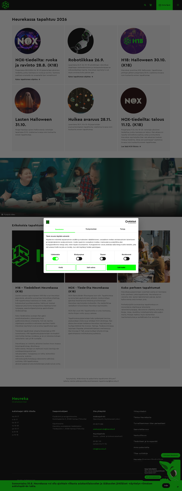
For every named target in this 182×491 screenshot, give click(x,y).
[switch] (79, 258)
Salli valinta (91, 267)
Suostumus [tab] (59, 229)
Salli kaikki (121, 267)
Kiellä (61, 267)
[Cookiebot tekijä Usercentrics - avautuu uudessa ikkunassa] (127, 222)
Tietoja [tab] (122, 229)
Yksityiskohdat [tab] (91, 229)
